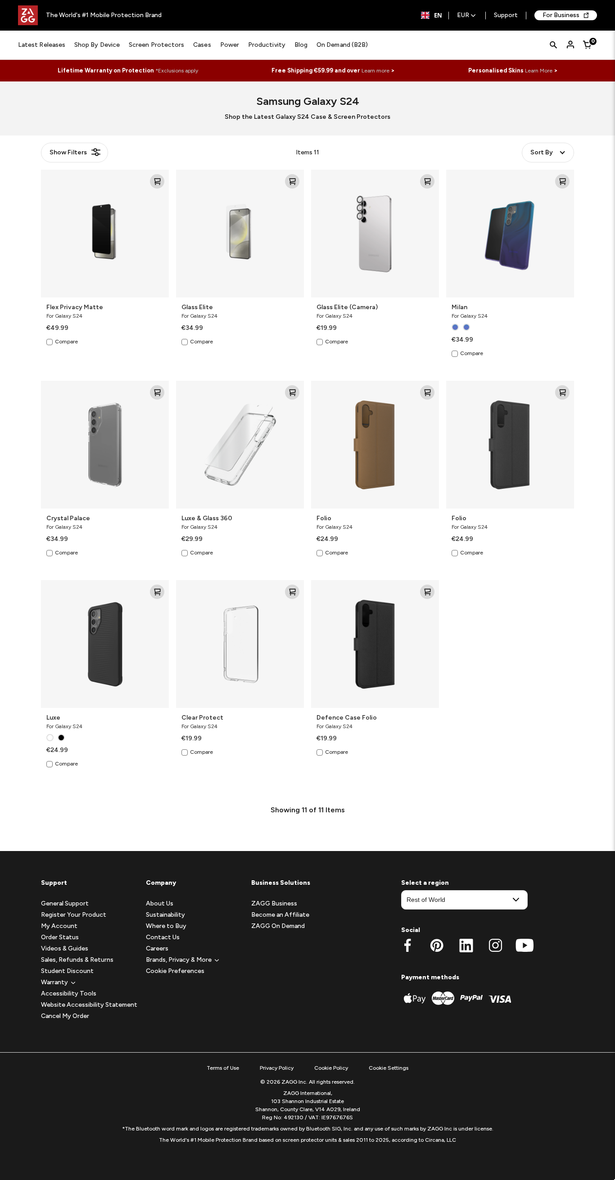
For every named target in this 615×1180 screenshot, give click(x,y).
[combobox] (431, 15)
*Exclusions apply (176, 71)
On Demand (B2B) (342, 45)
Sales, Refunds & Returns (77, 960)
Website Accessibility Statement (89, 1005)
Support (506, 15)
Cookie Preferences (175, 971)
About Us (159, 903)
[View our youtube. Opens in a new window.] (525, 945)
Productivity (266, 45)
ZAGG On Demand (278, 926)
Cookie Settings (388, 1068)
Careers (157, 948)
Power (229, 45)
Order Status (60, 937)
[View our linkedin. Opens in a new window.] (466, 945)
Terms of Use (223, 1068)
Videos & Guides (64, 948)
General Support (65, 903)
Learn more (375, 71)
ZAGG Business (274, 903)
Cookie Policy (331, 1068)
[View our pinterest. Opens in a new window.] (437, 945)
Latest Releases (41, 45)
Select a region (425, 883)
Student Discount (67, 971)
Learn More (538, 71)
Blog (301, 45)
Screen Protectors (156, 45)
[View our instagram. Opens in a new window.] (495, 945)
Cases (202, 45)
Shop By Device (97, 45)
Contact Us (163, 937)
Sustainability (165, 915)
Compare (66, 341)
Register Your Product (73, 915)
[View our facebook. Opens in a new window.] (408, 945)
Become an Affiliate (280, 915)
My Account (59, 926)
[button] (54, 982)
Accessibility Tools (68, 993)
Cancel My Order (65, 1016)
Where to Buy (166, 926)
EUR (463, 15)
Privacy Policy (277, 1068)
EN (438, 15)
